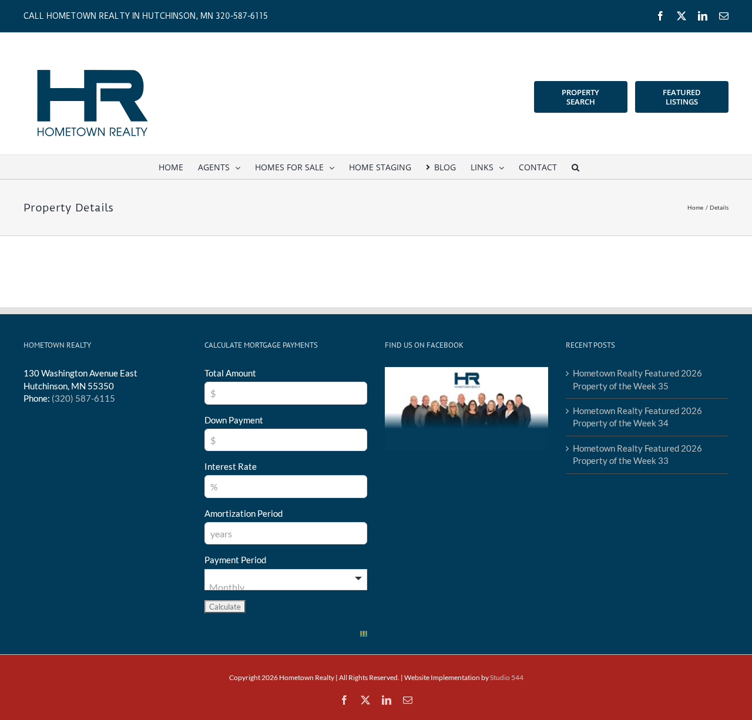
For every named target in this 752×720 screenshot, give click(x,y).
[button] (575, 167)
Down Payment (233, 420)
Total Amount (230, 373)
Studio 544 (506, 677)
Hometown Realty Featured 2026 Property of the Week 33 (637, 454)
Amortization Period (243, 513)
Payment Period (235, 559)
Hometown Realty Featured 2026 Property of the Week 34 (637, 416)
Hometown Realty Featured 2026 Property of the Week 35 (637, 379)
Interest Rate (230, 466)
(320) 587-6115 (83, 398)
